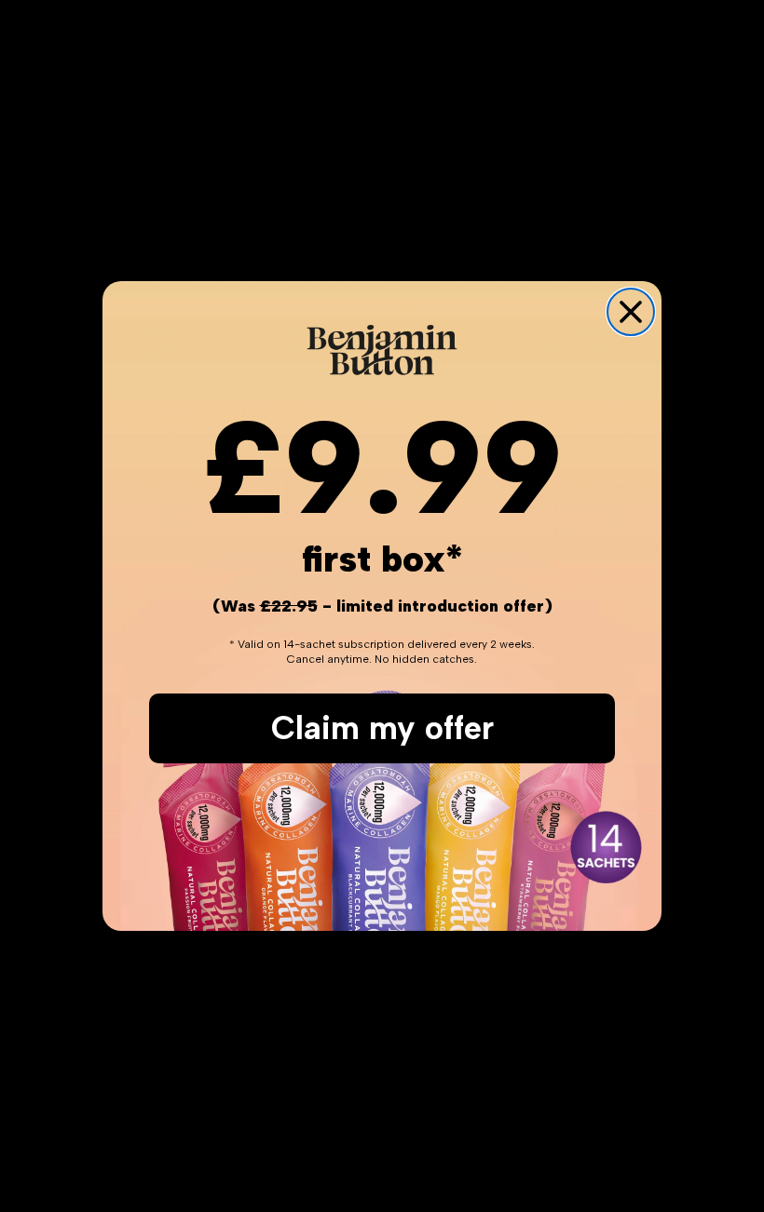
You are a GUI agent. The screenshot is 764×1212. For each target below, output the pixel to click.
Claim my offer (382, 727)
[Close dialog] (630, 312)
